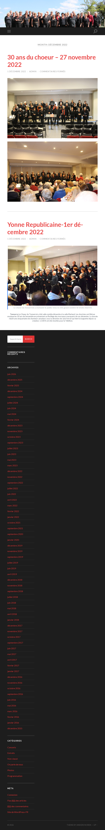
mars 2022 (12, 505)
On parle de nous (15, 764)
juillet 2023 (12, 448)
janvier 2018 (13, 619)
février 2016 (13, 717)
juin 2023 (11, 454)
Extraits (11, 753)
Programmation (14, 776)
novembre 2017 (14, 631)
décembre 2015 (14, 728)
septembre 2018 (15, 591)
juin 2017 (11, 648)
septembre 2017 (15, 642)
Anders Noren (84, 825)
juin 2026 (11, 374)
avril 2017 (12, 659)
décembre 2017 (14, 625)
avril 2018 (12, 614)
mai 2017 (11, 654)
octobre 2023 (13, 437)
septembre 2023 (15, 442)
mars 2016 (12, 711)
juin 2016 (11, 699)
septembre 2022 (15, 482)
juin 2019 (11, 568)
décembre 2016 (14, 677)
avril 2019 (12, 574)
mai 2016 (11, 705)
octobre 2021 (13, 522)
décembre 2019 (14, 545)
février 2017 (13, 665)
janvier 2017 (13, 671)
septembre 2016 (15, 694)
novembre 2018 (14, 585)
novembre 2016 (14, 682)
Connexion (12, 794)
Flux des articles (16, 800)
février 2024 (13, 419)
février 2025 (13, 385)
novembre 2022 (14, 477)
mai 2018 (11, 608)
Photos (10, 770)
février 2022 (13, 511)
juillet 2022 (12, 488)
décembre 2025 (14, 379)
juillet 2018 (12, 597)
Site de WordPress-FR (17, 812)
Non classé (12, 758)
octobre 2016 (13, 688)
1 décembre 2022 (16, 71)
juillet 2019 (12, 562)
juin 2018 (11, 602)
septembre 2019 (15, 557)
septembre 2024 (15, 397)
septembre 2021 (15, 528)
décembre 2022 (14, 471)
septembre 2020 (15, 534)
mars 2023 (12, 465)
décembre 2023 (14, 425)
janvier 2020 (13, 539)
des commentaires (17, 806)
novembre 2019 (14, 551)
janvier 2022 (13, 517)
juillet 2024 (12, 402)
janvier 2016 (13, 722)
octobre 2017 (13, 637)
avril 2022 (12, 499)
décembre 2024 (14, 391)
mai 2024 (11, 414)
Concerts (11, 747)
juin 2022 (11, 494)
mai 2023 (11, 459)
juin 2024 (11, 408)
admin (33, 71)
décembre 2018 (14, 579)
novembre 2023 (14, 431)
